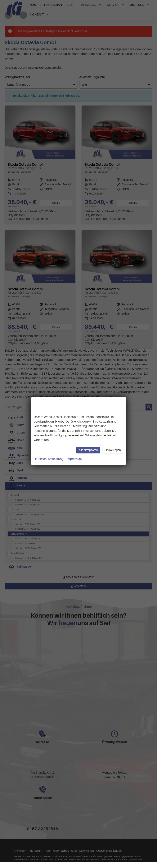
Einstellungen (113, 450)
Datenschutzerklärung (49, 459)
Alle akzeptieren (88, 450)
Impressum (74, 459)
